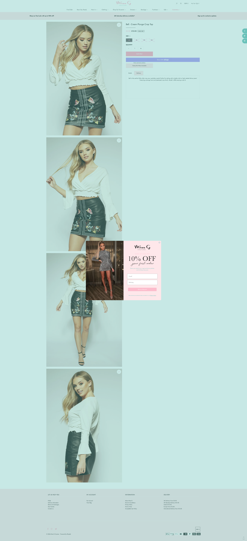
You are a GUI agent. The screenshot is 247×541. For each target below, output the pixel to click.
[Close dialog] (159, 243)
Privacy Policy (153, 295)
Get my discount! (142, 289)
